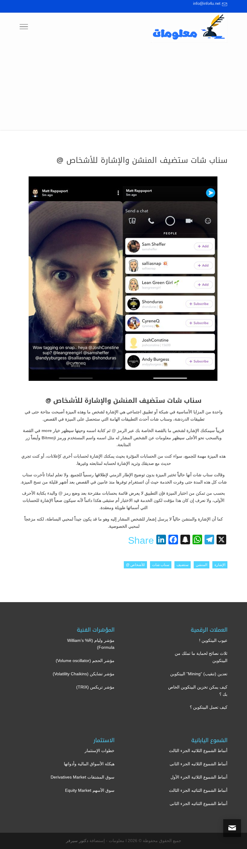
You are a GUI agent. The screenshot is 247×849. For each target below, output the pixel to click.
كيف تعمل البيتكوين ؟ (208, 707)
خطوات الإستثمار (99, 750)
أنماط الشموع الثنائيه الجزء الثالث (198, 790)
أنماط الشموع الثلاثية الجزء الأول (198, 777)
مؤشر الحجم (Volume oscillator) (85, 660)
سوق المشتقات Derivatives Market (82, 777)
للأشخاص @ (135, 565)
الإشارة (219, 565)
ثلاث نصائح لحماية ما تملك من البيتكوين (201, 657)
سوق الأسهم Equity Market (89, 790)
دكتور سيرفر (77, 840)
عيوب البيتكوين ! (213, 640)
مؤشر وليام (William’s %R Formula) (90, 644)
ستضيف (183, 565)
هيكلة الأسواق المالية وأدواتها (89, 763)
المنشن (201, 565)
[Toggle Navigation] (24, 28)
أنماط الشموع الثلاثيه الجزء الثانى (198, 763)
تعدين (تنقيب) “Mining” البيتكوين (198, 673)
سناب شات (160, 565)
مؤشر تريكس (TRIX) (95, 687)
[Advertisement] (123, 88)
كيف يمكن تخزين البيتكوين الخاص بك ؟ (197, 691)
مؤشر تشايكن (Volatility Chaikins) (83, 673)
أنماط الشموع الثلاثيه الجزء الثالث (198, 750)
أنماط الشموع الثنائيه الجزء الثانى (198, 803)
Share (141, 540)
